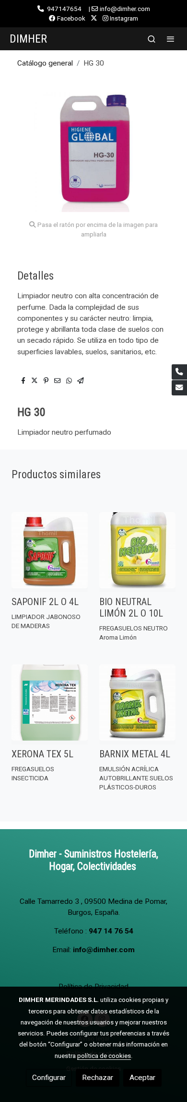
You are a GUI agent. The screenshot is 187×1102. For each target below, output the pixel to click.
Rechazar (97, 1077)
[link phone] (179, 372)
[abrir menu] (170, 38)
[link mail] (179, 387)
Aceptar (142, 1077)
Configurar (49, 1077)
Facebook (70, 18)
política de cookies (104, 1055)
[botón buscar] (151, 38)
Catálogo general (45, 63)
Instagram (123, 18)
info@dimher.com (104, 949)
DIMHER (28, 38)
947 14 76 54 (111, 931)
